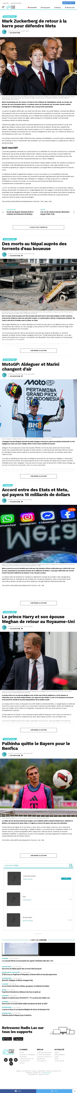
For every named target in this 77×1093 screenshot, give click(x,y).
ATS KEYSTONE (15, 33)
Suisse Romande (59, 1054)
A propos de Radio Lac (26, 1058)
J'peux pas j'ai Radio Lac (44, 1056)
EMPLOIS (22, 1063)
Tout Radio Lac (41, 1061)
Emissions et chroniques (27, 1054)
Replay (58, 7)
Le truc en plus (59, 1061)
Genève (57, 1052)
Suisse (57, 1056)
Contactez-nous (16, 3)
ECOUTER (33, 7)
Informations (41, 1058)
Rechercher (70, 7)
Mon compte (69, 3)
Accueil (22, 1052)
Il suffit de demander (44, 1054)
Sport (56, 1058)
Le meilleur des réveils (44, 1052)
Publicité (6, 3)
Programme (46, 7)
